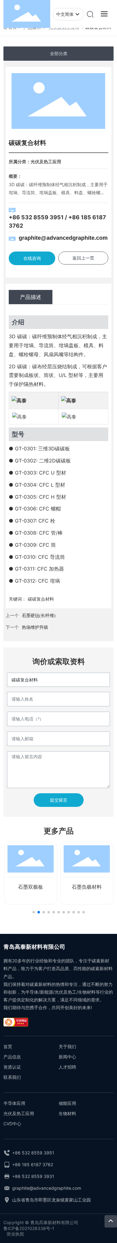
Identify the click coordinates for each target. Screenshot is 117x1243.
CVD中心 (12, 1123)
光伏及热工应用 (18, 1113)
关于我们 (67, 1046)
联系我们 (12, 1077)
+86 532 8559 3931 (33, 1176)
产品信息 (12, 1056)
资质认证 (12, 1067)
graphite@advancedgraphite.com (63, 238)
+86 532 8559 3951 (36, 217)
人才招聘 (67, 1067)
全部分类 (58, 53)
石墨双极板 (30, 887)
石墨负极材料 (87, 887)
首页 (7, 1046)
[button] (33, 912)
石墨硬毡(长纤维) (39, 615)
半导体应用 (14, 1103)
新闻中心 (67, 1056)
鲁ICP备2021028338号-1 (28, 1228)
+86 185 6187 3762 (32, 1164)
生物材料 (67, 1113)
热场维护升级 (35, 627)
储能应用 (67, 1103)
